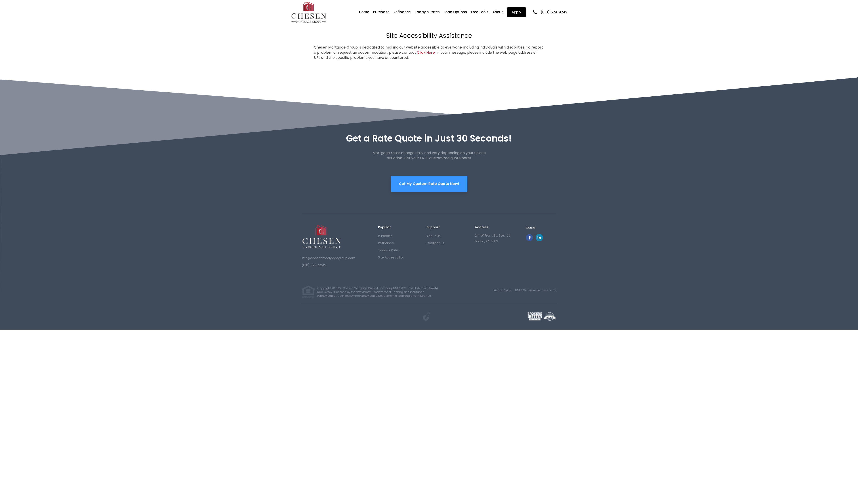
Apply (516, 12)
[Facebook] (529, 240)
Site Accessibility (391, 257)
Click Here (426, 52)
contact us (435, 243)
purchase (385, 236)
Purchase (381, 12)
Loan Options (455, 12)
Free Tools (479, 12)
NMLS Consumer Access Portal (535, 290)
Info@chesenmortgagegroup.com (328, 258)
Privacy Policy (502, 290)
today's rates (389, 250)
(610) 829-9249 (554, 12)
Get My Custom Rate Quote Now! (429, 183)
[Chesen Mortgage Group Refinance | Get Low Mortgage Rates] (322, 237)
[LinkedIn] (539, 240)
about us (433, 236)
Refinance (402, 12)
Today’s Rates (427, 12)
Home (364, 12)
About (497, 12)
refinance (386, 243)
